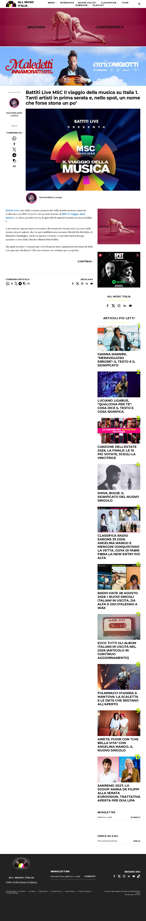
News (51, 2)
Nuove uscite (87, 2)
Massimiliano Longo (14, 114)
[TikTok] (138, 876)
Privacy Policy (56, 891)
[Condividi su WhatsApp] (14, 138)
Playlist (98, 5)
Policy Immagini (84, 891)
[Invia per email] (14, 166)
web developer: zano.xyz (132, 894)
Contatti (32, 891)
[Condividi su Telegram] (14, 155)
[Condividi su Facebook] (14, 144)
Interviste (67, 2)
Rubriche (81, 5)
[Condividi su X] (14, 149)
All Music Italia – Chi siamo (16, 891)
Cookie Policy (70, 891)
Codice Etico (43, 891)
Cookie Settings (12, 893)
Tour (125, 2)
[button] (14, 161)
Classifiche (108, 2)
